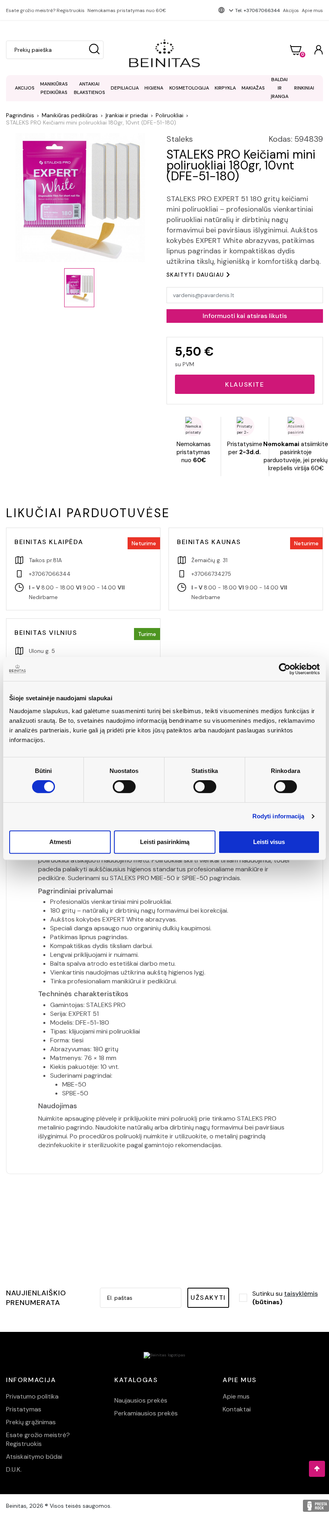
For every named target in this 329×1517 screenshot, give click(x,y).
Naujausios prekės (140, 1400)
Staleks (180, 139)
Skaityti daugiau (195, 274)
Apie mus (312, 10)
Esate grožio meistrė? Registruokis (45, 10)
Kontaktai (237, 1409)
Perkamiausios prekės (146, 1413)
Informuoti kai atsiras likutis (245, 316)
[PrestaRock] (316, 1506)
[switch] (124, 786)
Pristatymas (23, 1409)
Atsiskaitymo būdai (34, 1456)
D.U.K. (14, 1469)
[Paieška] (94, 50)
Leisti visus (269, 841)
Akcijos (291, 10)
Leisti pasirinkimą (164, 841)
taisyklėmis (301, 1293)
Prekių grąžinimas (31, 1422)
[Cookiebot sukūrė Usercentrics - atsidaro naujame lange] (285, 669)
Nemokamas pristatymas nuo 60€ (126, 10)
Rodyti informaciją (278, 816)
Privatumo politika (32, 1396)
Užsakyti (208, 1297)
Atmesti (60, 841)
